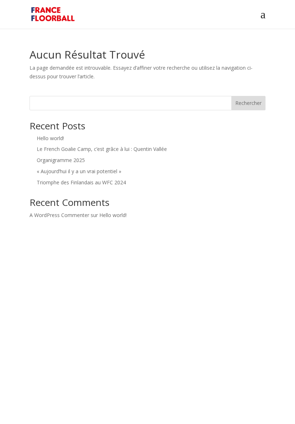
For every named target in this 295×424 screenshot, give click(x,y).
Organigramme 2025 (61, 160)
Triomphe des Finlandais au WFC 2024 (81, 182)
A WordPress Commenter (59, 215)
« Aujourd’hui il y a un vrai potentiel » (79, 171)
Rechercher (248, 103)
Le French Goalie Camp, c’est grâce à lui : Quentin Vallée (102, 149)
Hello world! (50, 138)
